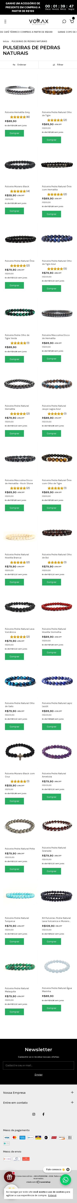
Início (6, 41)
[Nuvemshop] (38, 1182)
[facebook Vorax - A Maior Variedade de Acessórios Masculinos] (43, 1114)
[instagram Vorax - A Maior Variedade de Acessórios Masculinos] (33, 1114)
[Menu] (6, 22)
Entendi (52, 1195)
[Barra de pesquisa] (64, 22)
